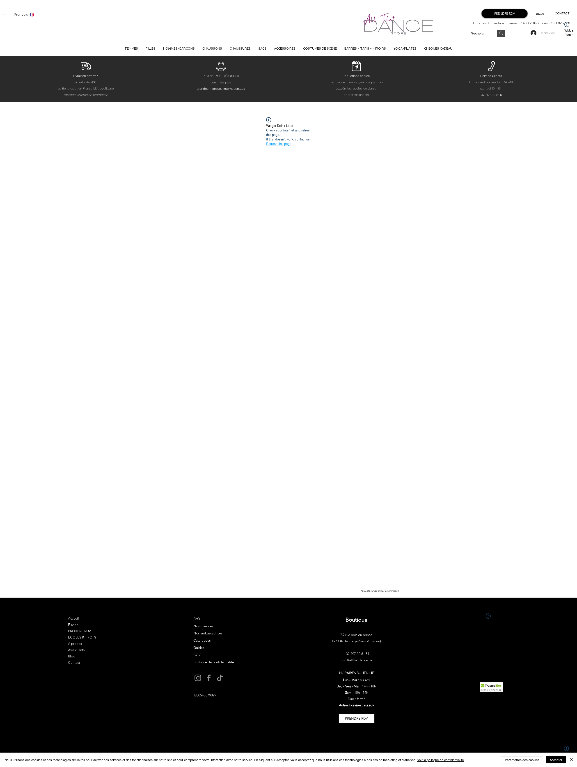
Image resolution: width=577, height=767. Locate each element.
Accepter (556, 760)
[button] (227, 446)
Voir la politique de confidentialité (440, 760)
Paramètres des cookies (522, 760)
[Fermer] (571, 759)
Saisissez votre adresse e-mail (222, 403)
